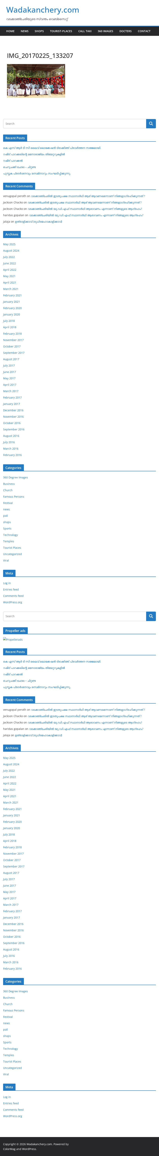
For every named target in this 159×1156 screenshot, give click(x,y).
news (6, 509)
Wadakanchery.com (42, 9)
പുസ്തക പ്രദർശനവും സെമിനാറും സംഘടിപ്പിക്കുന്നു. (37, 173)
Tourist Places (12, 547)
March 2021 (10, 289)
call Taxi (85, 31)
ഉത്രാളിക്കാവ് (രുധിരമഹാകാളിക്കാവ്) (38, 221)
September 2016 (13, 429)
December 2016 (13, 410)
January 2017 (11, 404)
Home (10, 31)
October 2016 (12, 423)
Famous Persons (13, 496)
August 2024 (11, 250)
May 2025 (9, 244)
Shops (39, 31)
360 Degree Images (15, 477)
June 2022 (9, 263)
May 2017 (9, 378)
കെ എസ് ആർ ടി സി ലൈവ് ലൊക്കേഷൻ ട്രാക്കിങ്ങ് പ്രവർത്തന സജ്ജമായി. (52, 148)
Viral (6, 560)
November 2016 (13, 416)
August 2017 (11, 359)
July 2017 (9, 365)
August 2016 (11, 436)
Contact (144, 31)
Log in (7, 583)
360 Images (105, 31)
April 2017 (9, 384)
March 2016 (10, 448)
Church (8, 490)
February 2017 (12, 397)
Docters (125, 31)
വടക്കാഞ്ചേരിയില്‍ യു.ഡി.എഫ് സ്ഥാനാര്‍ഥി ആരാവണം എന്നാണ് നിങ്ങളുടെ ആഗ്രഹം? (85, 209)
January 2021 (11, 301)
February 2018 (12, 333)
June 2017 (9, 372)
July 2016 (9, 442)
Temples (8, 541)
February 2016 (12, 455)
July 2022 (9, 257)
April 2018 (9, 327)
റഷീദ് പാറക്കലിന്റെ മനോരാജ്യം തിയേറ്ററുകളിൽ (34, 154)
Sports (7, 528)
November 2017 (13, 340)
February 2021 (12, 295)
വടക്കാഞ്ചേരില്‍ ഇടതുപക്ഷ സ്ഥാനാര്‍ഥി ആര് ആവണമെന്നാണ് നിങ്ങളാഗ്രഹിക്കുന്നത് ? (88, 196)
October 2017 (12, 346)
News (25, 31)
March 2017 (10, 391)
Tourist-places (61, 31)
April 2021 (9, 282)
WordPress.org (12, 602)
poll (5, 516)
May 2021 (9, 276)
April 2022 (9, 270)
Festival (8, 503)
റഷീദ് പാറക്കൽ (13, 160)
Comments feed (13, 596)
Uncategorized (12, 554)
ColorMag (9, 1149)
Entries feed (11, 589)
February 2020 (12, 308)
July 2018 (9, 321)
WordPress (29, 1149)
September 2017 (13, 353)
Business (9, 484)
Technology (10, 535)
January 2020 (11, 314)
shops (7, 522)
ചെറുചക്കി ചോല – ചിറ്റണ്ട (19, 167)
